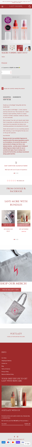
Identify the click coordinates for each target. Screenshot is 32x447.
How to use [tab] (7, 100)
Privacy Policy (5, 371)
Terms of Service (6, 369)
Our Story (4, 358)
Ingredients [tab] (17, 97)
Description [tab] (7, 97)
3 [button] (17, 173)
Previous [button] (2, 224)
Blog (3, 366)
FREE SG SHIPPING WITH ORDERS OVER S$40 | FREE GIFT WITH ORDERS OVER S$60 (16, 2)
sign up (27, 424)
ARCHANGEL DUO (8, 229)
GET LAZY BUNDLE (23, 229)
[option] (8, 223)
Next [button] (29, 48)
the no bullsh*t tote (10, 290)
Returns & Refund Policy (8, 374)
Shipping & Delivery (6, 360)
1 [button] (14, 173)
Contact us (4, 363)
